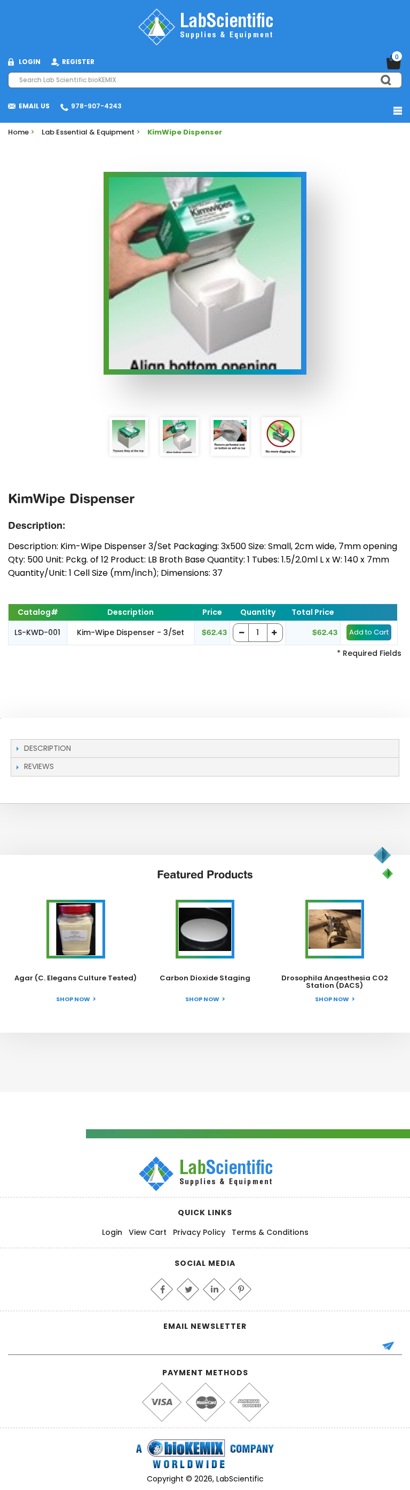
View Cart (148, 1232)
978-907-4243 (96, 105)
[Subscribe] (393, 1347)
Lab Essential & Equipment (88, 132)
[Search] (381, 80)
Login (112, 1232)
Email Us (34, 105)
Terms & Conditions (270, 1232)
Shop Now (73, 999)
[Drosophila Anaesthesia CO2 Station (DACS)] (334, 929)
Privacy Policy (199, 1232)
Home (18, 132)
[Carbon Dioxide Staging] (205, 929)
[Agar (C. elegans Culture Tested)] (75, 929)
